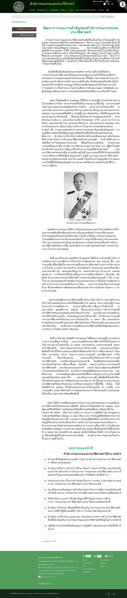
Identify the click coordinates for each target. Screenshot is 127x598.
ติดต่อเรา (101, 10)
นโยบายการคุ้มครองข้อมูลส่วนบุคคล (51, 594)
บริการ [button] (71, 10)
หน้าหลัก (32, 10)
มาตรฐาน (42, 594)
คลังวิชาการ (103, 563)
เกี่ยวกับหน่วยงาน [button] (42, 10)
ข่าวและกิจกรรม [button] (53, 10)
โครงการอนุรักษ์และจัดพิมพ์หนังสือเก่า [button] (86, 10)
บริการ (84, 566)
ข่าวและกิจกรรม (87, 563)
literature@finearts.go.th (49, 577)
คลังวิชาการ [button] (64, 10)
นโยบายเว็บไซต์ (36, 594)
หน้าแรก (103, 17)
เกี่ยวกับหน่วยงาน (110, 17)
